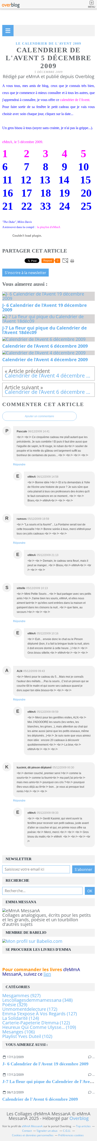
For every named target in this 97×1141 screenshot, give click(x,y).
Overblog (79, 1118)
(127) (39, 1014)
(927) (21, 995)
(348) (37, 1000)
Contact (27, 1131)
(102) (27, 1036)
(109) (39, 1027)
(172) (29, 1009)
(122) (36, 1023)
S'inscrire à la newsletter (25, 272)
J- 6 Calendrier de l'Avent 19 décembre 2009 (45, 1063)
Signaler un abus (47, 1131)
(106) (18, 1032)
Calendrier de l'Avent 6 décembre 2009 (40, 1099)
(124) (20, 1018)
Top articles (83, 1126)
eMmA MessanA (32, 1126)
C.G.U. (67, 1131)
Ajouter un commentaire (39, 416)
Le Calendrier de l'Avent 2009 (48, 43)
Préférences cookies (71, 1135)
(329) (14, 1004)
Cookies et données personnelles (32, 1135)
